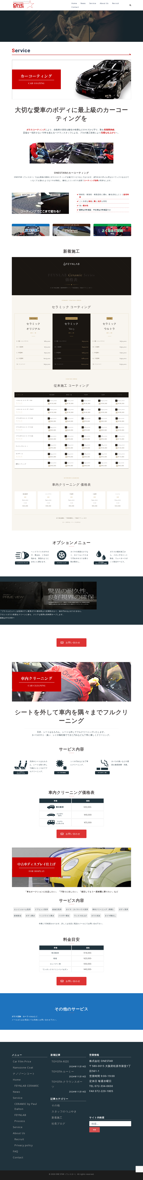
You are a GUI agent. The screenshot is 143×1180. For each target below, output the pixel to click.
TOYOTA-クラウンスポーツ (67, 1084)
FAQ (15, 1151)
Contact (75, 7)
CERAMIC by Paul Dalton (25, 1106)
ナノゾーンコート (24, 1073)
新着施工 (57, 1117)
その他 (56, 1105)
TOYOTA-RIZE (60, 1061)
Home (74, 3)
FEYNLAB (20, 1115)
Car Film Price (22, 1061)
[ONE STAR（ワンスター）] (23, 5)
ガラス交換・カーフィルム (23, 1016)
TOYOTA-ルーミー (63, 1071)
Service (92, 3)
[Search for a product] (130, 5)
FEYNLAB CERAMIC (26, 1085)
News (83, 3)
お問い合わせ (45, 1020)
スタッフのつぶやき (64, 1111)
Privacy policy (23, 1145)
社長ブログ (58, 1123)
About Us (104, 3)
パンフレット (19, 403)
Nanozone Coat (23, 1067)
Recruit (115, 3)
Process (19, 1121)
